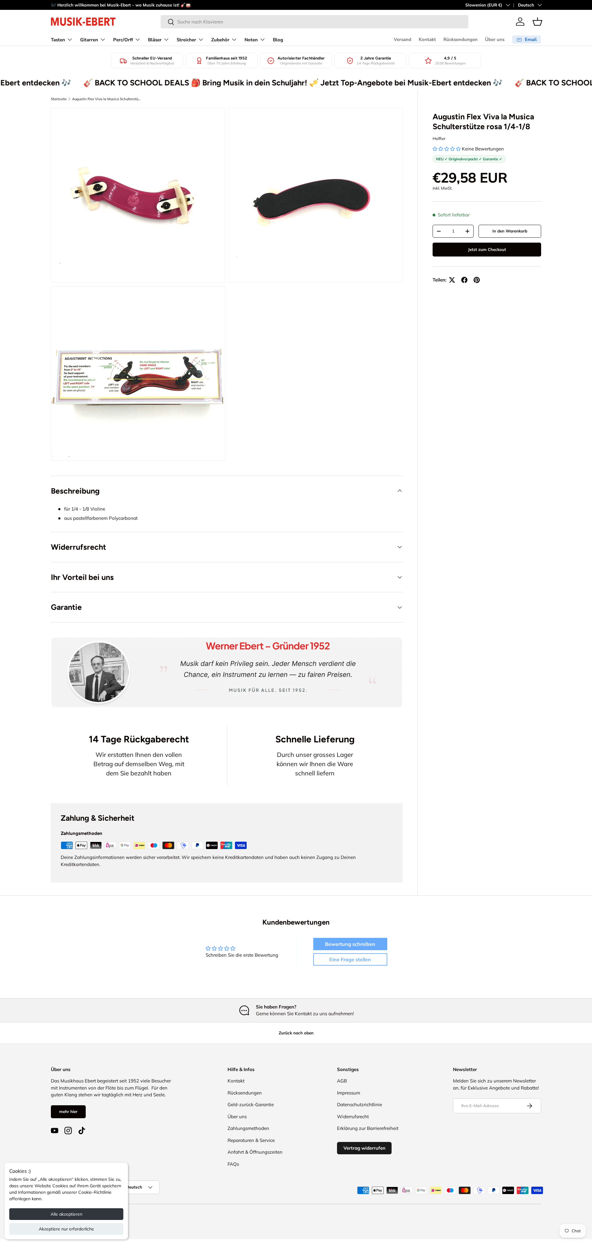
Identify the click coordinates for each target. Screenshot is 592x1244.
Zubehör (220, 40)
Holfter (439, 138)
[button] (537, 21)
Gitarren (89, 40)
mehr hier (68, 1111)
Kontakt (427, 39)
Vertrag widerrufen (364, 1148)
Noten (251, 40)
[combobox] (314, 21)
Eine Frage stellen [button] (350, 959)
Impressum (348, 1093)
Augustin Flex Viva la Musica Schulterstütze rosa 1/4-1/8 (107, 99)
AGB (342, 1081)
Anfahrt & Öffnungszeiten (255, 1152)
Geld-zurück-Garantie (251, 1104)
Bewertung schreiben (350, 944)
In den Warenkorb (509, 230)
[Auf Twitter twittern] (452, 280)
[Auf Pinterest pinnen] (477, 280)
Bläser (155, 40)
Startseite (59, 99)
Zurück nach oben (296, 1032)
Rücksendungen (460, 39)
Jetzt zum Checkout (487, 249)
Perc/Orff (123, 40)
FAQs (233, 1164)
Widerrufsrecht (353, 1116)
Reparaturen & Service (251, 1140)
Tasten (58, 40)
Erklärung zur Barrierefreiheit (367, 1128)
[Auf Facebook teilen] (464, 280)
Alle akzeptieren (66, 1214)
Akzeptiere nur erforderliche (66, 1229)
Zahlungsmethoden (248, 1128)
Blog (278, 40)
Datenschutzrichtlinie (359, 1104)
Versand (402, 39)
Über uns (494, 39)
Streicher (186, 40)
